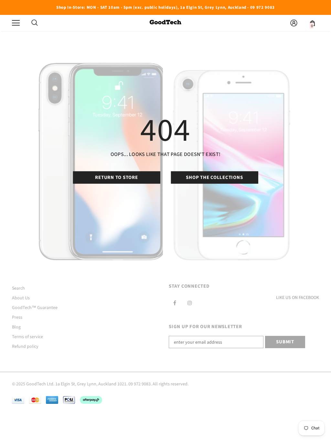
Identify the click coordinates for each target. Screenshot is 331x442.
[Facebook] (174, 303)
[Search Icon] (34, 23)
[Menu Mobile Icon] (16, 23)
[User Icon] (294, 23)
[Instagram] (190, 303)
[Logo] (165, 22)
